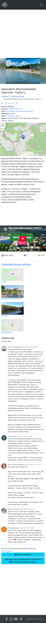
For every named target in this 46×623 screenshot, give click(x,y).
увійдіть (30, 548)
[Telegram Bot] (20, 619)
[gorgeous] (16, 103)
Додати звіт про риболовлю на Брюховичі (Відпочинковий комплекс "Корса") (23, 560)
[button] (23, 137)
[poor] (6, 103)
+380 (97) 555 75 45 (15, 109)
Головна (4, 96)
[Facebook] (6, 619)
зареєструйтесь (7, 551)
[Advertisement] (23, 34)
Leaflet (33, 155)
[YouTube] (15, 619)
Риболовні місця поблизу (16, 264)
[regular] (9, 103)
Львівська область (13, 116)
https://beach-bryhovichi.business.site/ (19, 111)
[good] (13, 103)
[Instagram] (10, 619)
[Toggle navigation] (41, 5)
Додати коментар (23, 555)
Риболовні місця (17, 96)
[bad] (2, 103)
